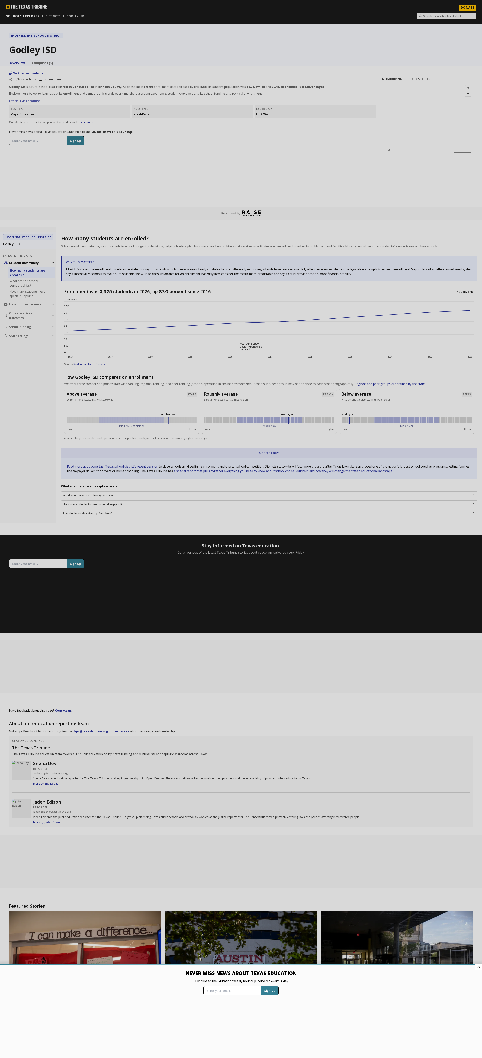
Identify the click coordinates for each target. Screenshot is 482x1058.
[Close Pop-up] (478, 967)
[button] (241, 529)
